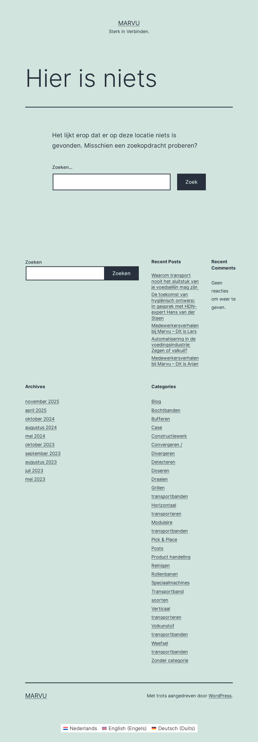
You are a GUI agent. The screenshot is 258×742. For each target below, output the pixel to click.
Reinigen (160, 565)
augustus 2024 (41, 427)
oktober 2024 (40, 418)
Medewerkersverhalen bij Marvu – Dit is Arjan (175, 360)
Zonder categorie (169, 660)
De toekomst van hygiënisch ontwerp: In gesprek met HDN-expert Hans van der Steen (174, 306)
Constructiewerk (169, 436)
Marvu (129, 23)
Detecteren (163, 462)
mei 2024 (35, 436)
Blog (156, 401)
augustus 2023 (41, 462)
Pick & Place (164, 539)
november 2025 (42, 401)
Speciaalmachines (170, 582)
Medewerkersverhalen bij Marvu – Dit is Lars (175, 328)
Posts (157, 548)
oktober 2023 (39, 444)
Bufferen (160, 418)
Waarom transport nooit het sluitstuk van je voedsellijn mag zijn (175, 281)
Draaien (159, 479)
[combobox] (112, 182)
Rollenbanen (164, 574)
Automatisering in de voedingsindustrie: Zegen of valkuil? (173, 344)
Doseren (160, 470)
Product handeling (170, 557)
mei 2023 (35, 479)
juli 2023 (34, 470)
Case (156, 427)
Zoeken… (62, 167)
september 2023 (42, 453)
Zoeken (33, 262)
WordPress (220, 695)
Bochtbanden (165, 410)
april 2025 (36, 410)
